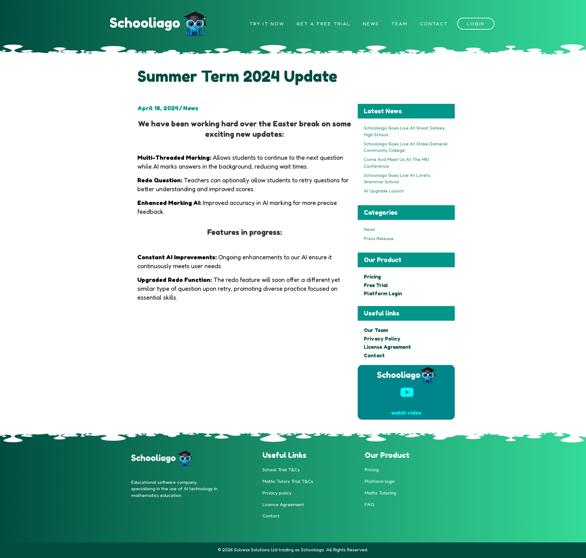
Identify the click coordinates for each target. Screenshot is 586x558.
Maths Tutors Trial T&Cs (287, 481)
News (190, 108)
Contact (271, 516)
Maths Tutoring (380, 493)
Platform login (380, 481)
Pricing (372, 469)
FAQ (369, 504)
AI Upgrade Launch (384, 191)
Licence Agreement (283, 504)
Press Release (379, 238)
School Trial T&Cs (281, 469)
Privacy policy (276, 493)
